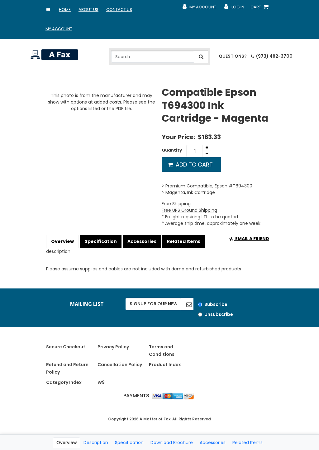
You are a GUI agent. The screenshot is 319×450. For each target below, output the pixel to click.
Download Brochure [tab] (171, 442)
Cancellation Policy (120, 364)
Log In (233, 8)
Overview (62, 241)
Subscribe (215, 304)
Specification (101, 241)
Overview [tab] (66, 442)
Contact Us (119, 9)
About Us (88, 9)
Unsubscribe (218, 314)
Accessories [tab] (213, 442)
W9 (101, 382)
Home (65, 9)
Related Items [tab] (247, 442)
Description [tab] (95, 442)
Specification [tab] (129, 442)
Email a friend (251, 238)
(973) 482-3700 (273, 56)
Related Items (183, 241)
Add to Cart (193, 164)
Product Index (165, 364)
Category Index (64, 382)
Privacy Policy (113, 347)
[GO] (187, 304)
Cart (260, 8)
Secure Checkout (65, 347)
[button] (48, 9)
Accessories (141, 241)
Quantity (172, 150)
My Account (58, 29)
